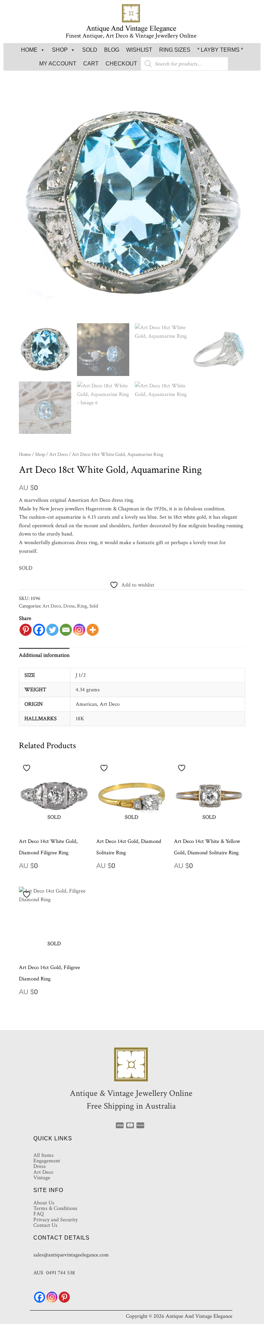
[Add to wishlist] (27, 768)
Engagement (46, 1160)
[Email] (66, 630)
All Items (43, 1155)
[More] (93, 630)
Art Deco (58, 454)
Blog (111, 50)
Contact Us (45, 1225)
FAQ (38, 1213)
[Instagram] (79, 630)
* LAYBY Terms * (220, 50)
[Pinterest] (26, 630)
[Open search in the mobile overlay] (184, 64)
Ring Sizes (174, 50)
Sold (89, 50)
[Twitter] (52, 630)
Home (29, 50)
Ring (82, 606)
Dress (69, 606)
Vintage (41, 1177)
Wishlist (139, 50)
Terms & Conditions (55, 1208)
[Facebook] (39, 630)
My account (57, 64)
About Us (43, 1202)
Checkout (121, 64)
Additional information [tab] (44, 655)
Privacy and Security (55, 1219)
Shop (60, 50)
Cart (91, 64)
